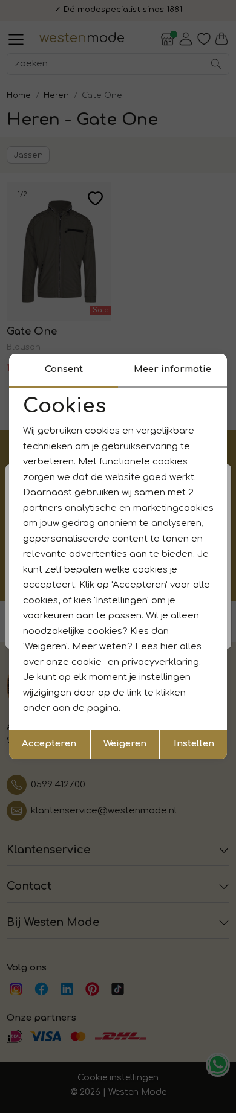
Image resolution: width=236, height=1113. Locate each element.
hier (168, 646)
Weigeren (124, 744)
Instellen (194, 744)
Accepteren (49, 744)
